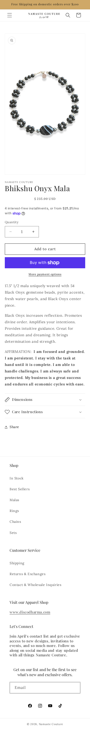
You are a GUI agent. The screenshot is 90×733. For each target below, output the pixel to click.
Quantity (11, 222)
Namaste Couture (51, 724)
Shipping (17, 563)
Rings (14, 511)
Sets (13, 533)
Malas (14, 500)
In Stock (17, 478)
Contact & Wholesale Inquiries (35, 585)
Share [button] (14, 427)
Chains (15, 521)
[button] (9, 15)
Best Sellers (20, 489)
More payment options (45, 274)
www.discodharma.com (30, 612)
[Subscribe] (75, 688)
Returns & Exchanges (27, 574)
